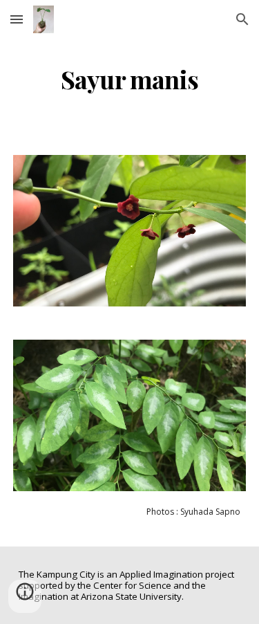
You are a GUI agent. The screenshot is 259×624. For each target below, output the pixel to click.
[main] (130, 79)
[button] (16, 19)
